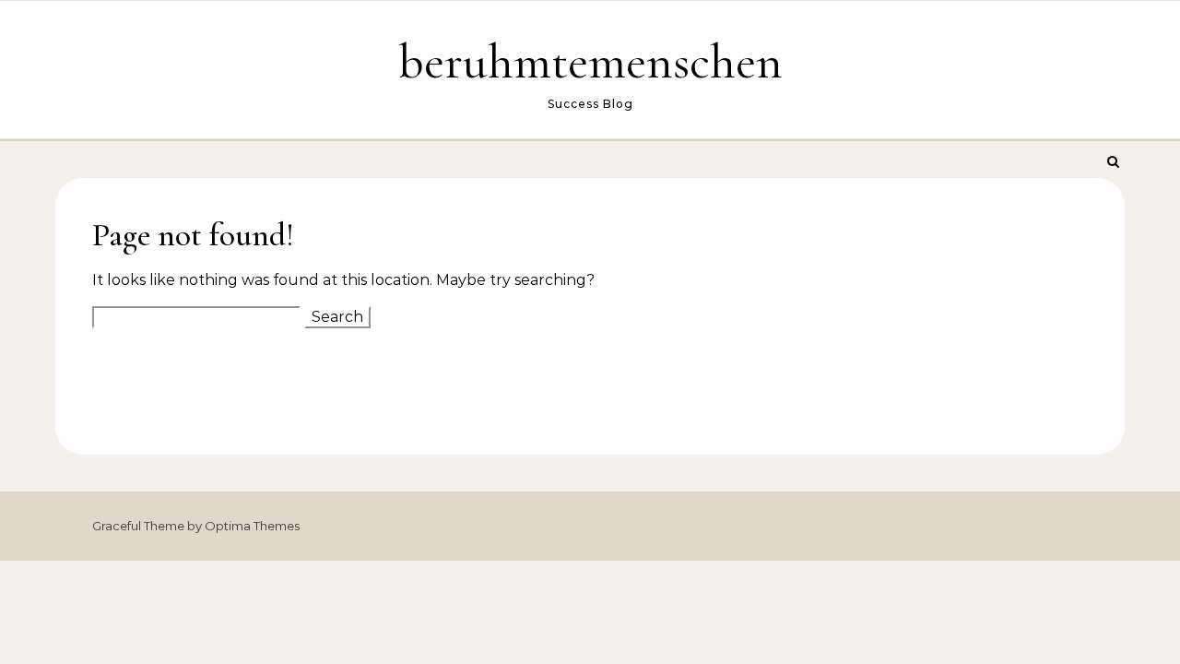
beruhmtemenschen (590, 61)
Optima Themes (252, 525)
